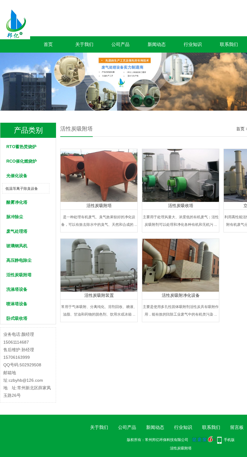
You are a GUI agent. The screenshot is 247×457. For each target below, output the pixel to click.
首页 (48, 44)
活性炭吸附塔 (19, 274)
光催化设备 (16, 175)
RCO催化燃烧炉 (21, 161)
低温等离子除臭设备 (21, 188)
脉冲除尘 (14, 216)
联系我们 (229, 44)
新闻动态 (157, 44)
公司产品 (120, 44)
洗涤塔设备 (16, 289)
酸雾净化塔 (16, 202)
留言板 (237, 427)
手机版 (229, 440)
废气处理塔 (16, 231)
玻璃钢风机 (16, 245)
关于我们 (84, 44)
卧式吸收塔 (16, 318)
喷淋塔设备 (16, 303)
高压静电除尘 (19, 260)
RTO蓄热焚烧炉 (21, 146)
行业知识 (193, 44)
